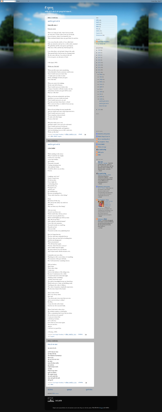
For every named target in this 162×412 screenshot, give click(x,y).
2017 (99, 57)
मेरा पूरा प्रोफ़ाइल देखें (100, 44)
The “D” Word (101, 188)
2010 (99, 109)
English (59, 136)
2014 (99, 65)
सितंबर (101, 82)
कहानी (97, 22)
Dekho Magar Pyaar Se (104, 136)
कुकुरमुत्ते (100, 220)
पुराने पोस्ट (89, 389)
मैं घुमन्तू (49, 8)
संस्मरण (55, 136)
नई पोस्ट (50, 389)
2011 (99, 72)
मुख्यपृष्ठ (69, 389)
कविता (52, 136)
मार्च (100, 94)
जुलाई (100, 87)
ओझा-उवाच (100, 162)
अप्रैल (101, 91)
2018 (99, 55)
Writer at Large (102, 147)
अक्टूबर (101, 79)
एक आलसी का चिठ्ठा (102, 149)
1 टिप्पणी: (80, 134)
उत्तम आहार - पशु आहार (103, 163)
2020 (99, 50)
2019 (99, 52)
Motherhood (99, 35)
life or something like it (104, 139)
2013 (99, 67)
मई (100, 89)
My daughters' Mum (103, 142)
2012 (99, 70)
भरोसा (99, 155)
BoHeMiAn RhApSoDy (104, 134)
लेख (97, 29)
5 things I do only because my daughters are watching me (108, 203)
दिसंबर (101, 74)
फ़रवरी (101, 96)
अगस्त (101, 84)
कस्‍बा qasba (101, 152)
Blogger (101, 408)
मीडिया (97, 26)
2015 (99, 62)
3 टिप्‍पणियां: (80, 334)
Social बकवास (101, 144)
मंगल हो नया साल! (52, 344)
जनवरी (101, 99)
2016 (99, 60)
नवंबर (100, 77)
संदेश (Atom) (56, 393)
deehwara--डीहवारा (102, 219)
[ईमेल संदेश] (85, 134)
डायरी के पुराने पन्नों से (54, 21)
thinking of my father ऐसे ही (104, 175)
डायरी (97, 24)
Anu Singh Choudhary (104, 41)
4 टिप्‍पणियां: (80, 382)
